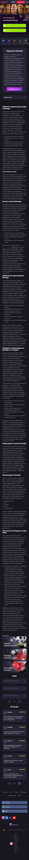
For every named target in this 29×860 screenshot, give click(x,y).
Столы (16, 792)
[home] (4, 2)
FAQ (19, 795)
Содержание (12, 795)
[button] (27, 9)
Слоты (5, 792)
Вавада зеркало (14, 89)
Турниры (23, 792)
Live (11, 792)
